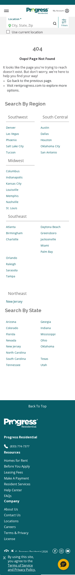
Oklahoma (47, 346)
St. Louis (11, 208)
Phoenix (11, 140)
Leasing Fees (13, 472)
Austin (45, 127)
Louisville (12, 190)
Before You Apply (17, 466)
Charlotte (12, 239)
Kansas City (13, 183)
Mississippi (48, 334)
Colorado (12, 328)
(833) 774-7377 (19, 446)
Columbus (13, 171)
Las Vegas (12, 134)
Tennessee (13, 365)
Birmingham (14, 233)
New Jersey (14, 301)
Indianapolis (14, 177)
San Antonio (49, 152)
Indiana (46, 328)
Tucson (11, 152)
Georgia (46, 322)
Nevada (11, 340)
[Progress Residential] (37, 10)
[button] (63, 564)
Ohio (44, 340)
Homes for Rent (16, 461)
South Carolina (16, 359)
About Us (11, 509)
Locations (11, 521)
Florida (10, 334)
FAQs (8, 496)
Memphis (12, 196)
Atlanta (11, 227)
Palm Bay (47, 252)
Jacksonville (48, 239)
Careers (10, 527)
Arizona (11, 322)
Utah (44, 365)
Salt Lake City (15, 146)
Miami (45, 245)
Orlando (11, 258)
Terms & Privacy (16, 533)
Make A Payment (16, 478)
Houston (46, 140)
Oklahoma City (50, 146)
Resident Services (17, 484)
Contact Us (12, 515)
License (9, 539)
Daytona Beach (51, 227)
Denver (11, 127)
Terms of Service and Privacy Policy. (22, 567)
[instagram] (61, 552)
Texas (44, 359)
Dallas (45, 134)
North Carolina (16, 352)
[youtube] (67, 552)
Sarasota (12, 270)
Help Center (13, 490)
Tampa (10, 276)
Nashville (12, 202)
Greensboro (48, 233)
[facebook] (55, 552)
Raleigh (11, 264)
